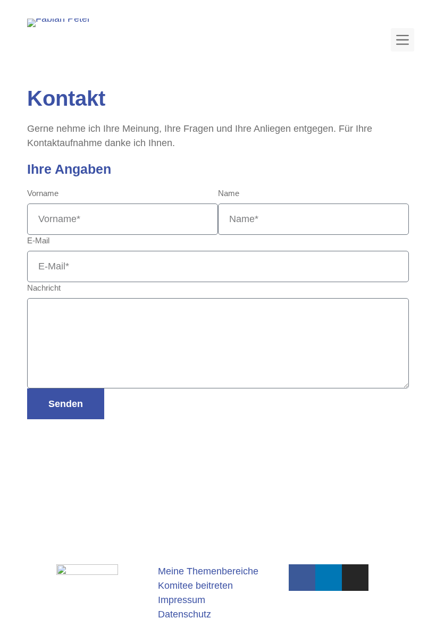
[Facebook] (302, 577)
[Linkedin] (328, 577)
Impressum (181, 600)
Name (228, 193)
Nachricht (44, 287)
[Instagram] (355, 577)
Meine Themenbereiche (208, 571)
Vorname (42, 193)
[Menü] (402, 40)
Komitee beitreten (195, 585)
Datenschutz (184, 614)
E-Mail (38, 240)
